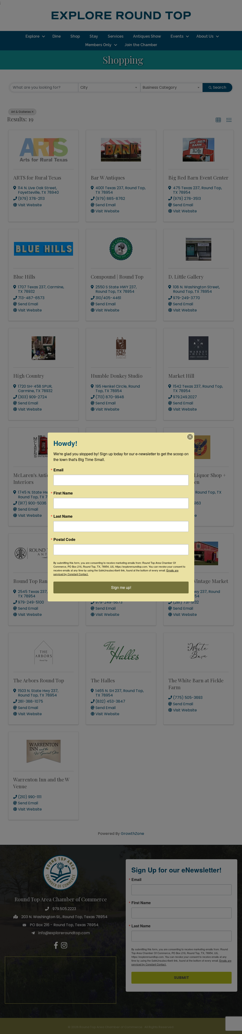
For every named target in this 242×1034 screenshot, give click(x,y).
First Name (63, 493)
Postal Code (64, 539)
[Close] (190, 437)
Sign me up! (121, 587)
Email (58, 470)
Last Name (63, 516)
